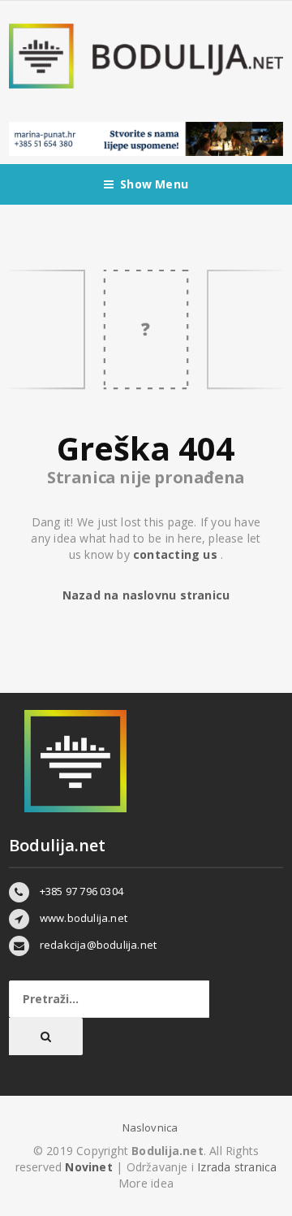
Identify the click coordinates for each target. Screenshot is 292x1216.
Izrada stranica (237, 1167)
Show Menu (154, 184)
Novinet (88, 1167)
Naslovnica (150, 1127)
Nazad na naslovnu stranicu (146, 595)
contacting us (177, 554)
